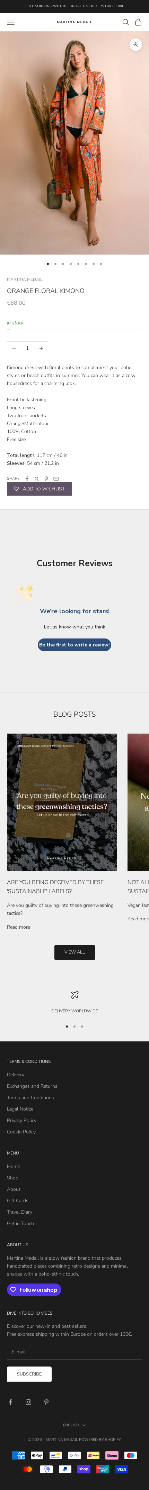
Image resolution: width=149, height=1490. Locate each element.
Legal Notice (20, 1109)
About (13, 1189)
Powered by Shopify (100, 1439)
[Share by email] (56, 478)
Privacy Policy (21, 1120)
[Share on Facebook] (27, 478)
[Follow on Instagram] (28, 1402)
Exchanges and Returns (32, 1086)
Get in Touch (20, 1223)
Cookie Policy (21, 1132)
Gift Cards (17, 1200)
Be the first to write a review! (74, 645)
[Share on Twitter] (37, 478)
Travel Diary (19, 1212)
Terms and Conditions (30, 1097)
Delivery (15, 1074)
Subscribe (29, 1374)
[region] (74, 1002)
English (71, 1425)
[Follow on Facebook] (10, 1402)
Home (13, 1166)
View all (74, 952)
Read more (18, 927)
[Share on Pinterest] (46, 478)
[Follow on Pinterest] (46, 1402)
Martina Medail (24, 279)
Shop (12, 1178)
